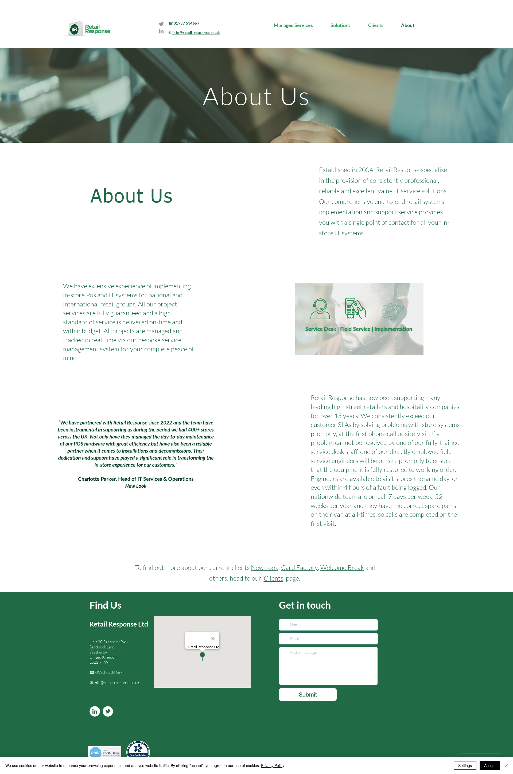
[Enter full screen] (416, 348)
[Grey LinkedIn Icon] (161, 31)
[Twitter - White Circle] (108, 711)
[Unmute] (311, 348)
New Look (264, 567)
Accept (490, 765)
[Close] (506, 765)
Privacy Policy (272, 765)
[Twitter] (161, 24)
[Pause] (302, 348)
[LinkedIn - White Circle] (95, 711)
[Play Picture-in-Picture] (407, 348)
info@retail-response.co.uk (116, 682)
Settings (465, 765)
